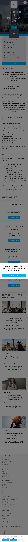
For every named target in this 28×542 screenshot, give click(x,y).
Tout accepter (5, 540)
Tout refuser (13, 540)
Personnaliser (21, 540)
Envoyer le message (12, 40)
